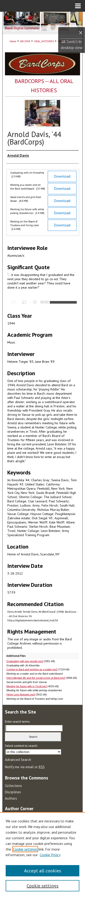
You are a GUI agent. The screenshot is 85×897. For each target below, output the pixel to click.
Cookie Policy (50, 854)
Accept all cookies (42, 871)
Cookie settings (25, 849)
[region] (42, 854)
